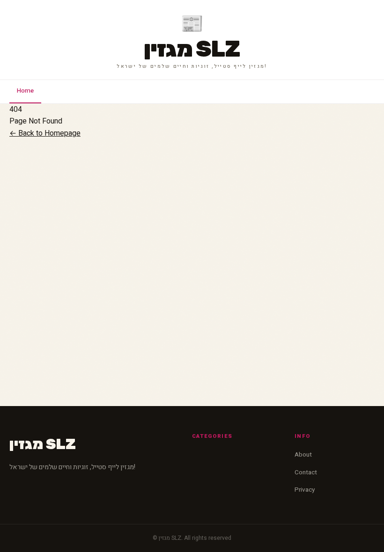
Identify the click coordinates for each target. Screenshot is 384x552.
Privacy (305, 489)
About (303, 454)
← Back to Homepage (45, 133)
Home (25, 90)
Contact (306, 472)
